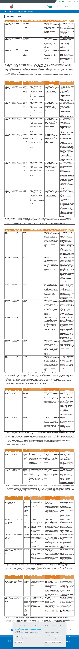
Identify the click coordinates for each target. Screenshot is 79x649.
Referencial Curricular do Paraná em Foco (28, 7)
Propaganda (18, 637)
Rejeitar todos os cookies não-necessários (53, 642)
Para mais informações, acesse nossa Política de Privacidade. (28, 629)
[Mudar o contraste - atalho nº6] (72, 1)
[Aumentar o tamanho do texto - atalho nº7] (74, 1)
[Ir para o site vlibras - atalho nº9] (77, 1)
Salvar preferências (19, 642)
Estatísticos (18, 634)
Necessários (18, 631)
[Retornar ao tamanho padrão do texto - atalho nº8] (76, 1)
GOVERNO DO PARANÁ (61, 1)
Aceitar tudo (47, 644)
